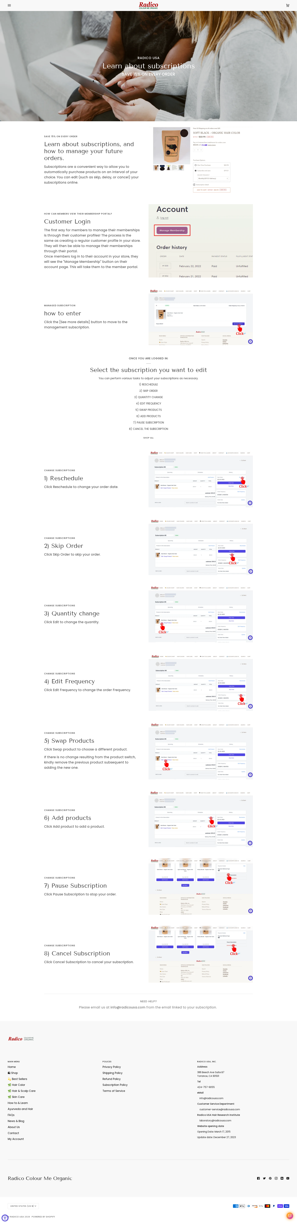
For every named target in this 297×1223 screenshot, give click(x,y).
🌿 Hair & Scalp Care (22, 1091)
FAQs (11, 1115)
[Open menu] (12, 5)
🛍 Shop (13, 1073)
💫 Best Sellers (17, 1079)
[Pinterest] (270, 1178)
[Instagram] (276, 1178)
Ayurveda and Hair (20, 1109)
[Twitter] (264, 1178)
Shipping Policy (113, 1073)
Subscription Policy (115, 1085)
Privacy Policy (112, 1067)
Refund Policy (112, 1079)
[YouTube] (287, 1178)
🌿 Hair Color (16, 1085)
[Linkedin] (282, 1178)
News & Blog (16, 1121)
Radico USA (17, 1216)
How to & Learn (18, 1103)
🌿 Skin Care (16, 1097)
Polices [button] (107, 1061)
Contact (13, 1133)
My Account (16, 1139)
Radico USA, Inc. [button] (207, 1061)
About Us (14, 1127)
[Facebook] (258, 1178)
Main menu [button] (14, 1061)
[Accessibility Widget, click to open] (5, 1217)
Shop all (148, 437)
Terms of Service (114, 1091)
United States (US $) (22, 1206)
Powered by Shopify (43, 1216)
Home (12, 1067)
